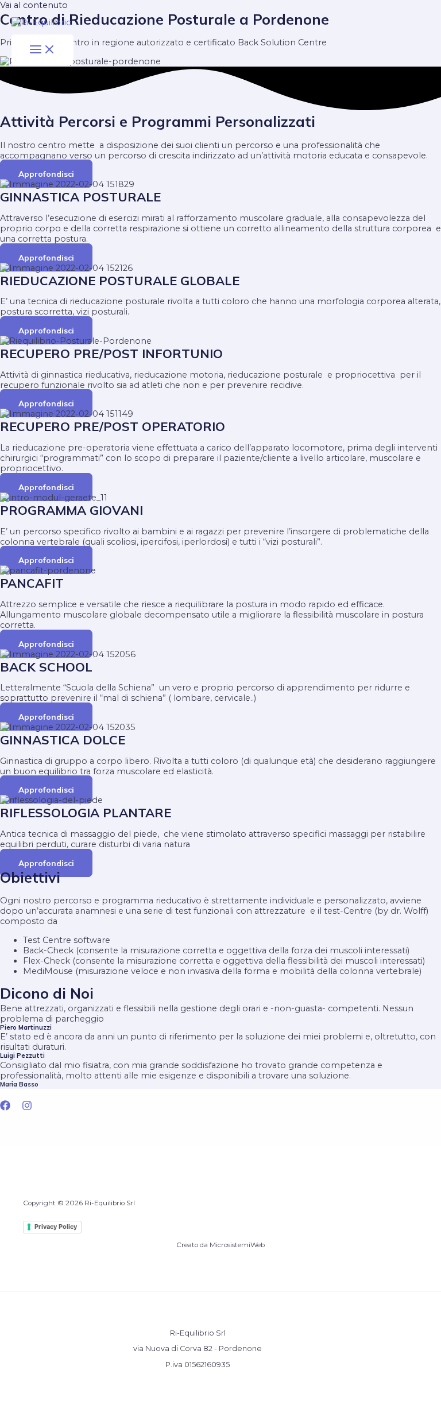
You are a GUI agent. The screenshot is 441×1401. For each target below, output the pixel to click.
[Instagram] (27, 1108)
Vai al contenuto (34, 5)
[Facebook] (5, 1108)
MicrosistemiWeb (237, 1245)
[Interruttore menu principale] (42, 49)
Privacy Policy (55, 1227)
